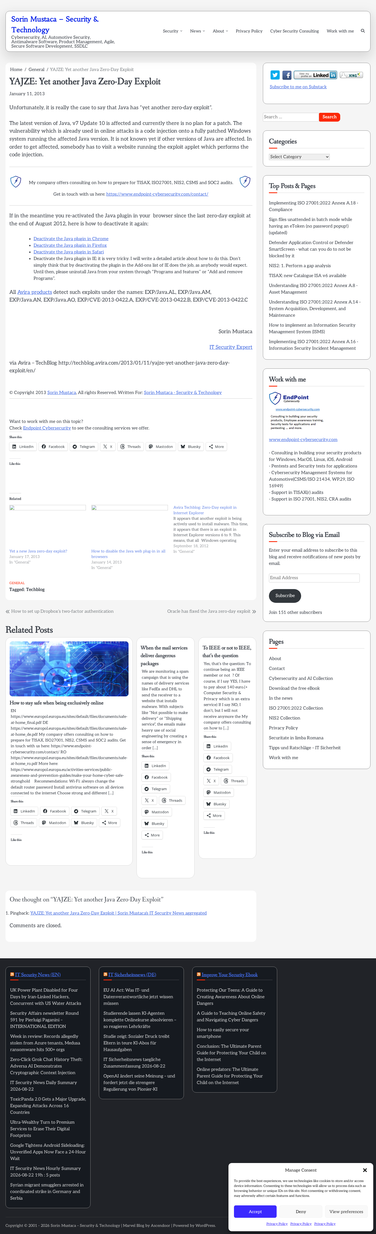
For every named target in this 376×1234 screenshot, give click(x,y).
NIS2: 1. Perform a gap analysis (300, 266)
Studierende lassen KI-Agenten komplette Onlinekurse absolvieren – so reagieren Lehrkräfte (139, 1020)
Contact (277, 668)
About (218, 31)
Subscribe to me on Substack (298, 87)
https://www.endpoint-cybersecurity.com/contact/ (157, 194)
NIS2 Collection (284, 718)
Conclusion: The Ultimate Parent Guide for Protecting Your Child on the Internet (231, 1053)
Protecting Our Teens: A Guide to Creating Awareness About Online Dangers (231, 997)
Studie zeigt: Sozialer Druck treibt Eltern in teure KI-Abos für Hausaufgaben (136, 1043)
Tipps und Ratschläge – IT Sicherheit (305, 748)
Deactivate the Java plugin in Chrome (71, 239)
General (16, 583)
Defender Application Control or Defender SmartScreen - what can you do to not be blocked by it (311, 249)
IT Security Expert (230, 347)
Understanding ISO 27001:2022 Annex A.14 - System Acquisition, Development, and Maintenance (315, 309)
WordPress (205, 1225)
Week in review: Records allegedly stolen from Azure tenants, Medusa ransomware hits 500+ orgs (45, 1043)
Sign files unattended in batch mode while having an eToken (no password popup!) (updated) (310, 226)
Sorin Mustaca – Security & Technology (85, 1225)
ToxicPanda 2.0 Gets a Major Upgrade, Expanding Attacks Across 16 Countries (48, 1106)
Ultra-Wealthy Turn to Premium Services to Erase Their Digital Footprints (42, 1129)
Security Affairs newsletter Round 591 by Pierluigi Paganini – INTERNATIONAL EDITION (44, 1020)
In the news (281, 698)
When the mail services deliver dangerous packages (164, 656)
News (195, 31)
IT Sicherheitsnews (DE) (132, 975)
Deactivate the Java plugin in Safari (69, 252)
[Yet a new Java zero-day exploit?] (47, 527)
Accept (255, 1211)
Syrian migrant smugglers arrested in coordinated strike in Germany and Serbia (47, 1192)
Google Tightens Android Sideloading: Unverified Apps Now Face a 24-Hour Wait (48, 1152)
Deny (301, 1211)
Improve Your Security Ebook (230, 975)
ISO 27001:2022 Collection (296, 708)
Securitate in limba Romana (296, 738)
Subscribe (285, 595)
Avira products (34, 292)
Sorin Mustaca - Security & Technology (183, 392)
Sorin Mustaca (61, 392)
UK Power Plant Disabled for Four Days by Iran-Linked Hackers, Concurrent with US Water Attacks (45, 997)
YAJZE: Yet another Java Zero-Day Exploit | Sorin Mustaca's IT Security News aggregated (118, 913)
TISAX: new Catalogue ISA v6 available (307, 275)
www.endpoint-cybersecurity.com (303, 439)
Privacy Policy (277, 1224)
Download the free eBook (294, 688)
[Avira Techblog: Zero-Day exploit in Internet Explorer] (214, 529)
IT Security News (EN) (38, 975)
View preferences (346, 1211)
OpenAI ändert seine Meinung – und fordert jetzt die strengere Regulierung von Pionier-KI (139, 1083)
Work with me (340, 31)
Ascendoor (160, 1225)
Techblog (35, 589)
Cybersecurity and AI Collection (301, 678)
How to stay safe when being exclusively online (56, 703)
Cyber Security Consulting (294, 31)
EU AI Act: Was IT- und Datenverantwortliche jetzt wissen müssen (138, 997)
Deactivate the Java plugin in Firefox (70, 245)
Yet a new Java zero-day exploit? (38, 551)
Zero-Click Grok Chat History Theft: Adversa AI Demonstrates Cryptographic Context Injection (46, 1066)
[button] (365, 1170)
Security (170, 31)
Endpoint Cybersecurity (47, 428)
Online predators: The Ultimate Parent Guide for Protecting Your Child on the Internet (230, 1076)
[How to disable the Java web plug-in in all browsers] (129, 527)
